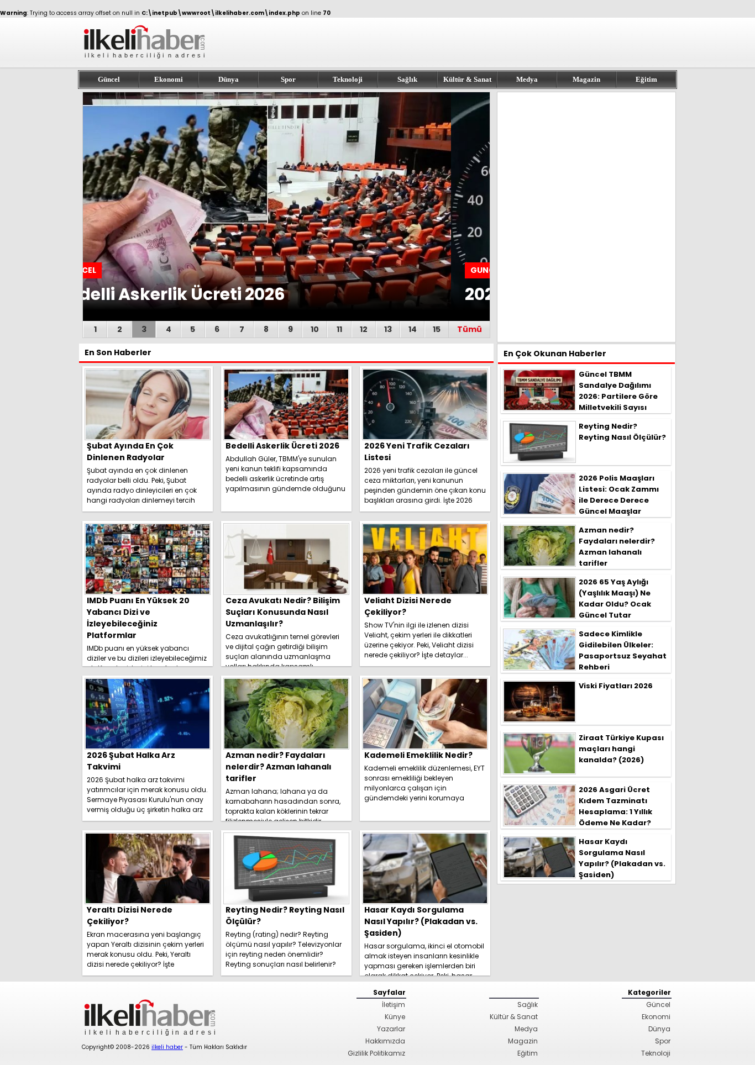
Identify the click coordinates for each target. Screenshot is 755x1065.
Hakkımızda (385, 1041)
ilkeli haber (167, 1047)
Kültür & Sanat (467, 79)
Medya (527, 79)
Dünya (228, 79)
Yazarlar (391, 1029)
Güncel (109, 79)
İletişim (393, 1004)
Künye (395, 1016)
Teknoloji (348, 79)
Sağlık (407, 79)
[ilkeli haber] (145, 63)
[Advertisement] (586, 217)
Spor (288, 79)
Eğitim (646, 79)
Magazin (586, 79)
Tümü (469, 329)
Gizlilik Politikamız (376, 1053)
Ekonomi (168, 79)
